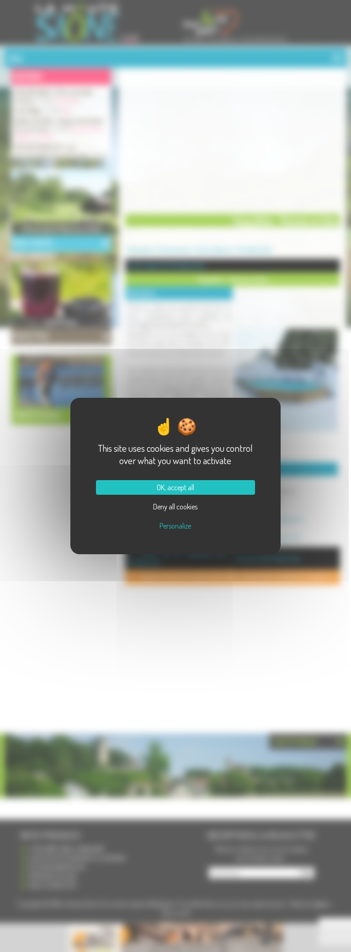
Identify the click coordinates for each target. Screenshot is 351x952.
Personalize (175, 525)
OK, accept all (175, 487)
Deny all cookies (175, 506)
